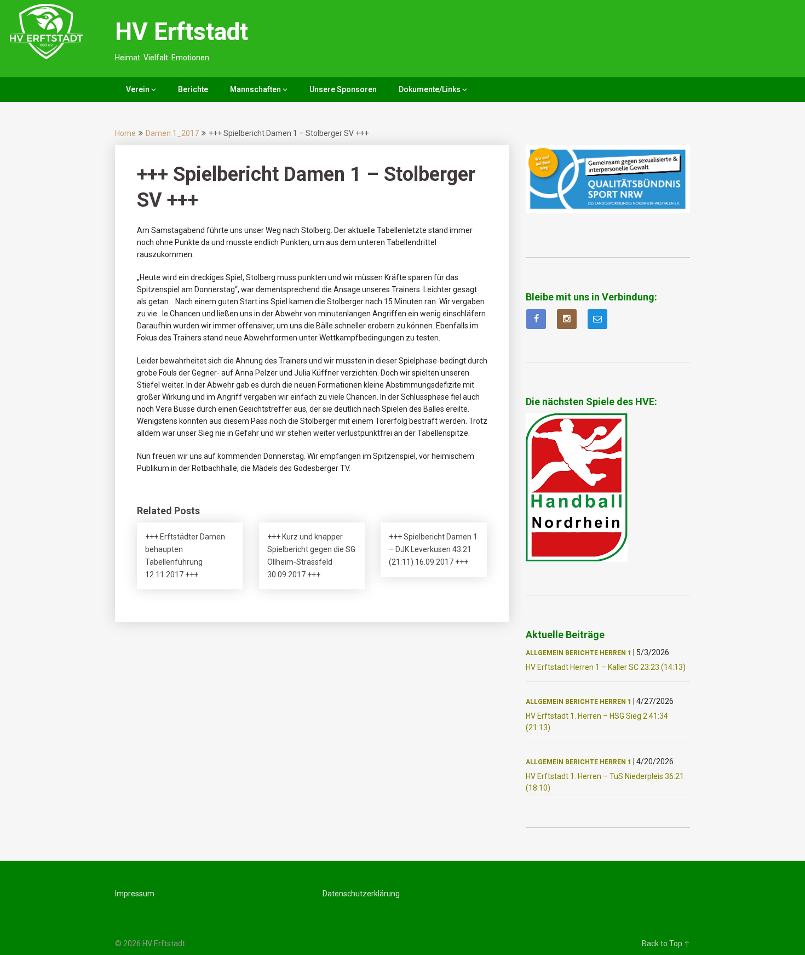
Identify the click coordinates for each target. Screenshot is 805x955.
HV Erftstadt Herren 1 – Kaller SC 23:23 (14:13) (606, 667)
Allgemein (545, 653)
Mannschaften (255, 89)
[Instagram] (567, 319)
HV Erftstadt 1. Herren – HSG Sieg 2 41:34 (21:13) (597, 722)
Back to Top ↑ (666, 943)
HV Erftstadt (181, 32)
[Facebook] (536, 319)
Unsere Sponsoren (343, 89)
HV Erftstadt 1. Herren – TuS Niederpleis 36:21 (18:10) (605, 782)
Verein (138, 89)
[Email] (597, 319)
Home (125, 133)
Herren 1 (615, 653)
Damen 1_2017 (172, 133)
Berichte (193, 89)
